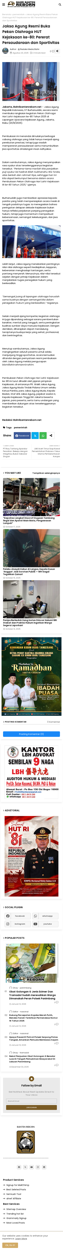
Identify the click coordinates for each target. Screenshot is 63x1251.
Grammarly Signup (16, 1218)
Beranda (6, 14)
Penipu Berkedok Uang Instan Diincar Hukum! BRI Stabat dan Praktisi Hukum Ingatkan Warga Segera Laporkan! (30, 623)
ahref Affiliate (13, 1198)
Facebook (24, 435)
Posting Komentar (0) (31, 734)
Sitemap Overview (16, 1209)
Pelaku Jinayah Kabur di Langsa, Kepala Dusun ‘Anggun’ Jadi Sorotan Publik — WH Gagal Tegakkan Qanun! (29, 572)
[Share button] (50, 435)
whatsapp (47, 916)
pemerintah (18, 14)
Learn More (21, 1238)
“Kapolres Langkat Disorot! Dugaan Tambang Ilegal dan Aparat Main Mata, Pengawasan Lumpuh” (29, 521)
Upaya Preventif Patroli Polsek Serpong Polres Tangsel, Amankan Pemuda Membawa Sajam (33, 1038)
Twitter (35, 435)
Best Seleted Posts (16, 1189)
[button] (60, 5)
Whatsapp (43, 435)
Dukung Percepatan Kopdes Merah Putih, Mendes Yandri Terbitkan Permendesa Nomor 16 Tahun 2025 (33, 1018)
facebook (20, 916)
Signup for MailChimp (17, 1185)
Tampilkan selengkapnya (46, 473)
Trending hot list (15, 1213)
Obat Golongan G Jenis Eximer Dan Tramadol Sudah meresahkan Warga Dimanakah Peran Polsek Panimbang (32, 995)
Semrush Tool (13, 1194)
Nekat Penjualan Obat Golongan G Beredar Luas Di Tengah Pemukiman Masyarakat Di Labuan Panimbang (32, 1059)
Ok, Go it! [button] (10, 1245)
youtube (47, 924)
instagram (20, 924)
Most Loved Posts (15, 1222)
